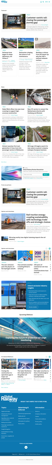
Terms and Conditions (29, 178)
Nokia (45, 380)
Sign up (45, 174)
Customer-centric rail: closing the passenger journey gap (36, 20)
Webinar (26, 334)
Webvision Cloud (29, 459)
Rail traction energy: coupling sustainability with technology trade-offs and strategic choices (38, 218)
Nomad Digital (45, 24)
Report (28, 14)
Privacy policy (38, 421)
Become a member (33, 307)
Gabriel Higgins (14, 115)
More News (3, 162)
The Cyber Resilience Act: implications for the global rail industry (24, 374)
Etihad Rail (47, 62)
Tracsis (41, 343)
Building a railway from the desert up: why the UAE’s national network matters (42, 56)
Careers (37, 416)
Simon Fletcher (37, 224)
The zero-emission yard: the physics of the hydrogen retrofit (8, 267)
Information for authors (24, 421)
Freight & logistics (5, 429)
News (4, 106)
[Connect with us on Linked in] (26, 447)
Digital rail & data (5, 411)
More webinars (4, 387)
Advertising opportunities (24, 413)
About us (37, 411)
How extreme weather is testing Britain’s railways (25, 267)
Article (4, 50)
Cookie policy (38, 424)
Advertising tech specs (24, 418)
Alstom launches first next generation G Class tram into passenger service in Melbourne (12, 148)
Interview (4, 262)
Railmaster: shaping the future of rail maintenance (25, 54)
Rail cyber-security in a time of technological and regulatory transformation (41, 374)
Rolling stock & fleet (6, 422)
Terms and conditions (40, 419)
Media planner (21, 416)
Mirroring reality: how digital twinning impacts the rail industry (27, 238)
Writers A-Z (21, 454)
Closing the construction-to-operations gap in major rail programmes (7, 375)
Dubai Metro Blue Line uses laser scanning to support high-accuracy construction (13, 111)
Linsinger (22, 59)
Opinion (36, 262)
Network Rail (9, 383)
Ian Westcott (12, 61)
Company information (40, 414)
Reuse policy (21, 423)
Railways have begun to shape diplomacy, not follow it (7, 55)
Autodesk (3, 383)
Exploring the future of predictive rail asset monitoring (26, 339)
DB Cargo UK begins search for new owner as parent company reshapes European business (38, 148)
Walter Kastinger (28, 59)
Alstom (8, 384)
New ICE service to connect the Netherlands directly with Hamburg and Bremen (38, 111)
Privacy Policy (40, 178)
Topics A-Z (14, 454)
